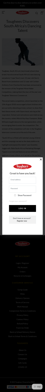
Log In (22, 208)
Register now (22, 221)
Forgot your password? (18, 201)
